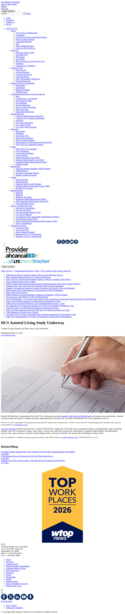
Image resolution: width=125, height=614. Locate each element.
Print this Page (6, 601)
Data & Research (12, 570)
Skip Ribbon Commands (10, 2)
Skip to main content (9, 4)
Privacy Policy (11, 606)
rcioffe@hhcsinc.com (69, 437)
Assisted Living (12, 564)
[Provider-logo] (17, 252)
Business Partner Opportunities (18, 566)
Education (10, 573)
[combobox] (12, 13)
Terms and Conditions (14, 608)
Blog (37, 271)
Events (8, 575)
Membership (11, 577)
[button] (27, 13)
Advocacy (10, 562)
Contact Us (10, 22)
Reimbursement (12, 581)
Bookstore (10, 20)
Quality (9, 579)
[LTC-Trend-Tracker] (28, 262)
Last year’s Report (8, 429)
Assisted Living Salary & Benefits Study (76, 416)
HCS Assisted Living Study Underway (56, 271)
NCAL (8, 24)
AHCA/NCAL (7, 271)
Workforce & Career (14, 586)
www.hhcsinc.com (8, 335)
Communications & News (24, 271)
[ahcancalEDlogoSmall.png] (23, 257)
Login (8, 18)
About (8, 560)
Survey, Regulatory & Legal (17, 584)
